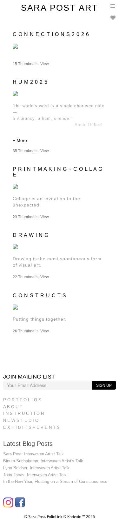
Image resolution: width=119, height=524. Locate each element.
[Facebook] (21, 504)
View (44, 64)
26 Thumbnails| (31, 331)
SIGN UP (104, 385)
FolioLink (54, 516)
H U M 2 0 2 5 (30, 82)
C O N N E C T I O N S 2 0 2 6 (51, 34)
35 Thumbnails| (31, 151)
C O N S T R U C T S (39, 295)
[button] (59, 141)
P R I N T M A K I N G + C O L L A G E (57, 171)
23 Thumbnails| (31, 217)
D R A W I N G (31, 235)
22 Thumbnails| (31, 277)
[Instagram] (9, 504)
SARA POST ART (59, 8)
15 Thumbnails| (31, 64)
